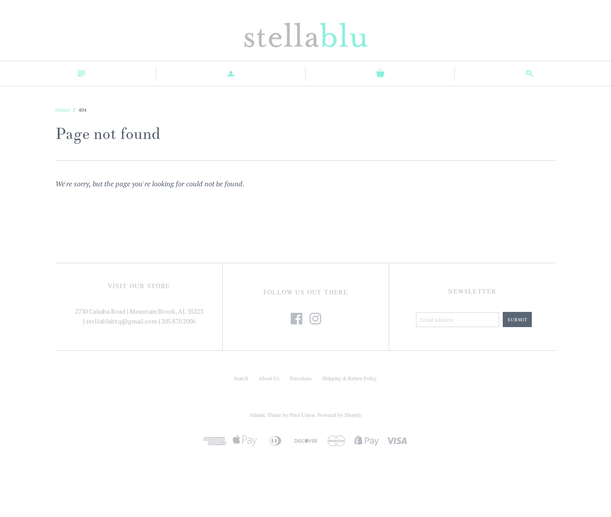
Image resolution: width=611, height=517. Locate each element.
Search (241, 378)
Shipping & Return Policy (349, 378)
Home (62, 109)
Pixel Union (302, 414)
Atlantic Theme (265, 414)
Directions (301, 378)
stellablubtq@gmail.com (121, 321)
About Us (269, 378)
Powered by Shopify (339, 414)
